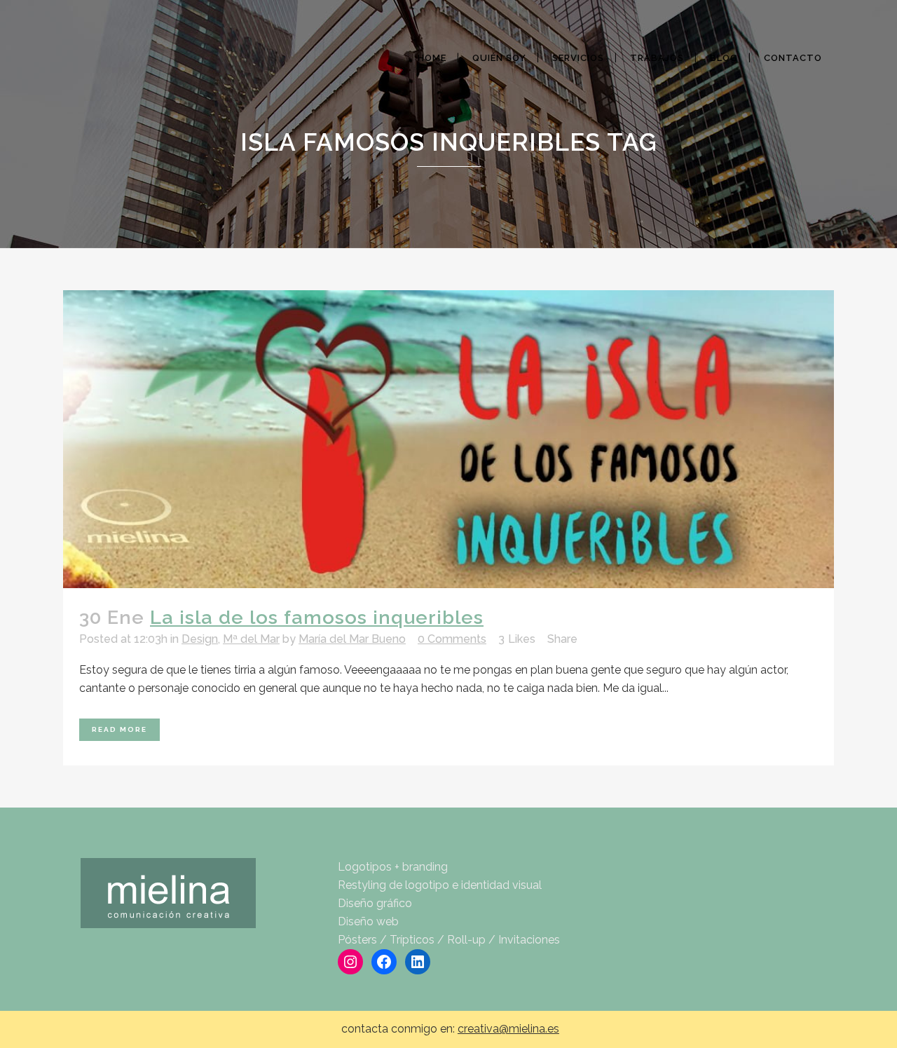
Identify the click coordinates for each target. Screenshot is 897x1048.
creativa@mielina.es (508, 1028)
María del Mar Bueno (352, 639)
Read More (119, 729)
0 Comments (452, 639)
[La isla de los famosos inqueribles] (448, 439)
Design (200, 639)
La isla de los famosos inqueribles (317, 617)
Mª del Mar (251, 639)
